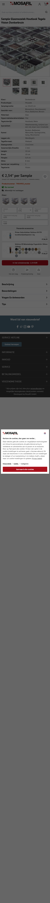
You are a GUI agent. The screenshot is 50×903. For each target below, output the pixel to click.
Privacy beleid (37, 458)
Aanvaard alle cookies (25, 469)
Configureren (24, 464)
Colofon (16, 464)
